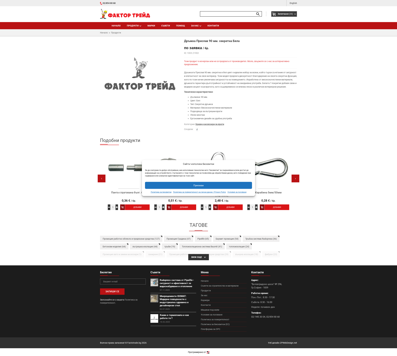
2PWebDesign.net (288, 343)
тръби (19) (169, 246)
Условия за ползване (236, 192)
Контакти (213, 25)
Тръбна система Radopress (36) (261, 239)
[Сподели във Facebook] (197, 129)
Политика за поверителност (215, 319)
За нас (195, 25)
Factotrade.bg (134, 343)
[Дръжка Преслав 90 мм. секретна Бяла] (139, 78)
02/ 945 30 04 (258, 316)
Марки (151, 25)
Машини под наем (210, 310)
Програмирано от (197, 352)
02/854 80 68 (109, 3)
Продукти (133, 25)
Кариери (205, 300)
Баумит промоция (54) (227, 239)
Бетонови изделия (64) (114, 246)
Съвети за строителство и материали (220, 285)
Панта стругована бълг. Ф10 (128, 192)
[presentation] (101, 178)
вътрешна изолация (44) (145, 246)
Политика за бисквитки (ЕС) (215, 324)
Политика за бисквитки (161, 192)
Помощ (180, 25)
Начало (116, 25)
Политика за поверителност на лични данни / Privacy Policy (199, 192)
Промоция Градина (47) (179, 239)
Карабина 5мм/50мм (268, 192)
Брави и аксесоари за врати (210, 124)
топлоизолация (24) (239, 246)
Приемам (198, 185)
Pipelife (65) (203, 239)
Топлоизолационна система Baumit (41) (202, 246)
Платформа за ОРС (210, 329)
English (293, 3)
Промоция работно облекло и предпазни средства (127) (131, 239)
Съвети (165, 25)
